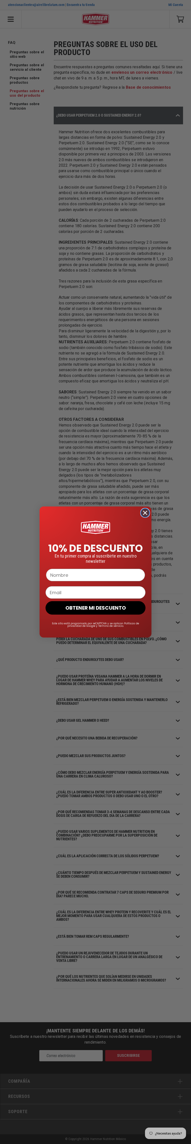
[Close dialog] (145, 512)
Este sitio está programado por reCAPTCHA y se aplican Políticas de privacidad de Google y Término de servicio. (95, 625)
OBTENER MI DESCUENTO (95, 607)
